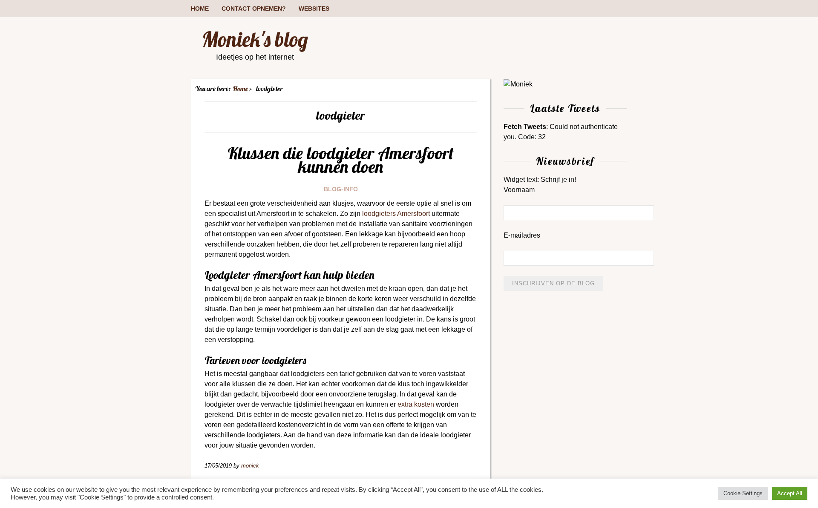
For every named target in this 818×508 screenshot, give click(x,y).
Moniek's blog (255, 39)
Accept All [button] (789, 493)
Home (200, 8)
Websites (314, 8)
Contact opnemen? (254, 8)
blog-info (341, 189)
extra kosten (415, 404)
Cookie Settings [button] (743, 493)
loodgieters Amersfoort (396, 213)
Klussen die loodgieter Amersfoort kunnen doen (341, 159)
